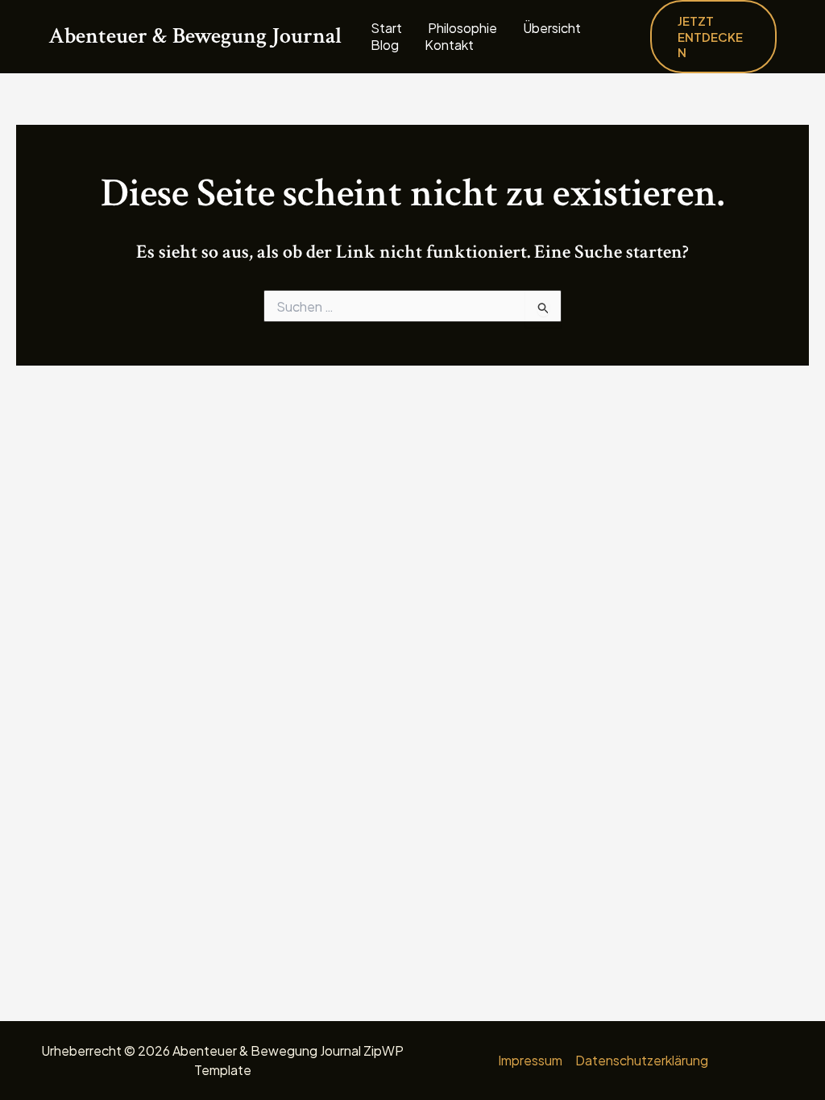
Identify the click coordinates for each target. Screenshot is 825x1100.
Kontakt (449, 45)
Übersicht (552, 28)
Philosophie (462, 28)
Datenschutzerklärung (641, 1060)
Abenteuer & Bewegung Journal (195, 36)
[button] (713, 36)
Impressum (530, 1060)
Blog (385, 45)
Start (386, 28)
